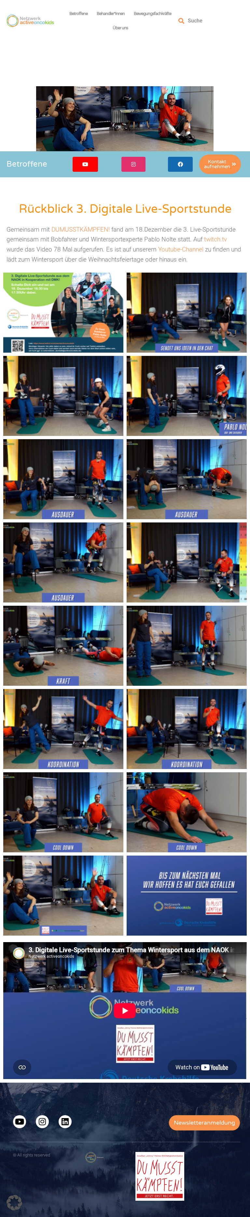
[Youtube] (19, 1121)
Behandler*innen (111, 13)
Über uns (120, 28)
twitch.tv (215, 239)
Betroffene (78, 13)
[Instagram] (42, 1121)
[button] (14, 1202)
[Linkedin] (65, 1121)
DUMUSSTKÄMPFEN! (80, 229)
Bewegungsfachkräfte (152, 13)
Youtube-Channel (180, 249)
